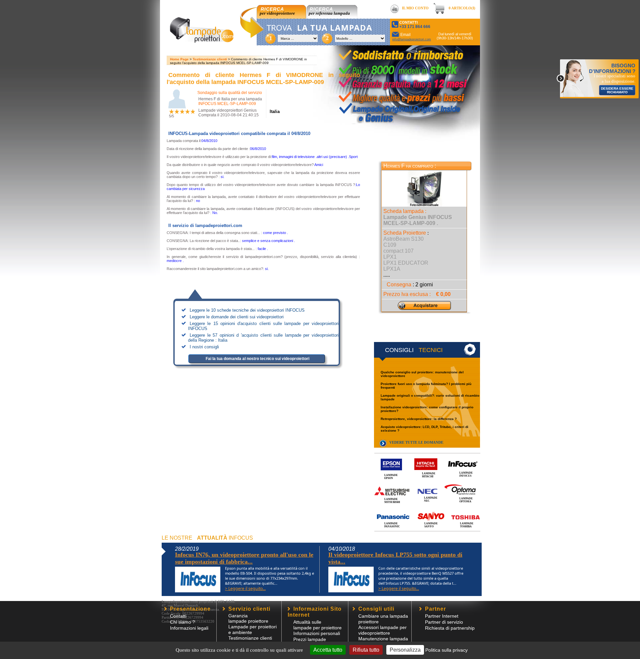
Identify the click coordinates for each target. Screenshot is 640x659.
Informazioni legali (189, 628)
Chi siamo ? (182, 622)
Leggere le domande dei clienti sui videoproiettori (237, 316)
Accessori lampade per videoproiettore (382, 630)
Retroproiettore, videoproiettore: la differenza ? (419, 419)
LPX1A (391, 269)
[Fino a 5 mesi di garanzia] (387, 80)
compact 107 (398, 251)
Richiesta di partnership (450, 628)
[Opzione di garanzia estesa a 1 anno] (397, 92)
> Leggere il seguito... (245, 588)
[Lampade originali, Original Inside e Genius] (396, 111)
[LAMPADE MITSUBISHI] (427, 483)
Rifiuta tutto (366, 650)
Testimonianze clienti (210, 59)
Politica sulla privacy (446, 650)
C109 (389, 245)
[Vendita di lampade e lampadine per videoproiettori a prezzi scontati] (201, 41)
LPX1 (390, 257)
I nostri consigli (204, 346)
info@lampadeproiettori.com (411, 39)
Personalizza (405, 650)
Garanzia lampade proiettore (248, 618)
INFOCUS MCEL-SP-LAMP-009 (227, 103)
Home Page (179, 59)
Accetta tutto (327, 650)
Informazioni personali (316, 633)
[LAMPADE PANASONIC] (427, 509)
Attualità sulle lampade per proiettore (317, 624)
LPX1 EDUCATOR (405, 263)
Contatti (178, 616)
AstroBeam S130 (403, 239)
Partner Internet (441, 616)
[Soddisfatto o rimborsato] (401, 54)
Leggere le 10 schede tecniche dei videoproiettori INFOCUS (247, 310)
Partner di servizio (444, 622)
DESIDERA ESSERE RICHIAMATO (617, 90)
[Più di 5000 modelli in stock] (384, 67)
